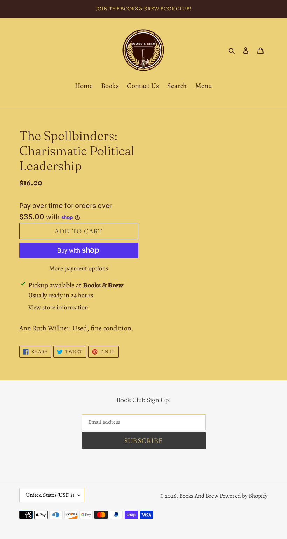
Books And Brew (198, 496)
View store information (58, 307)
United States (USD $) (50, 495)
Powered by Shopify (244, 496)
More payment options (78, 268)
